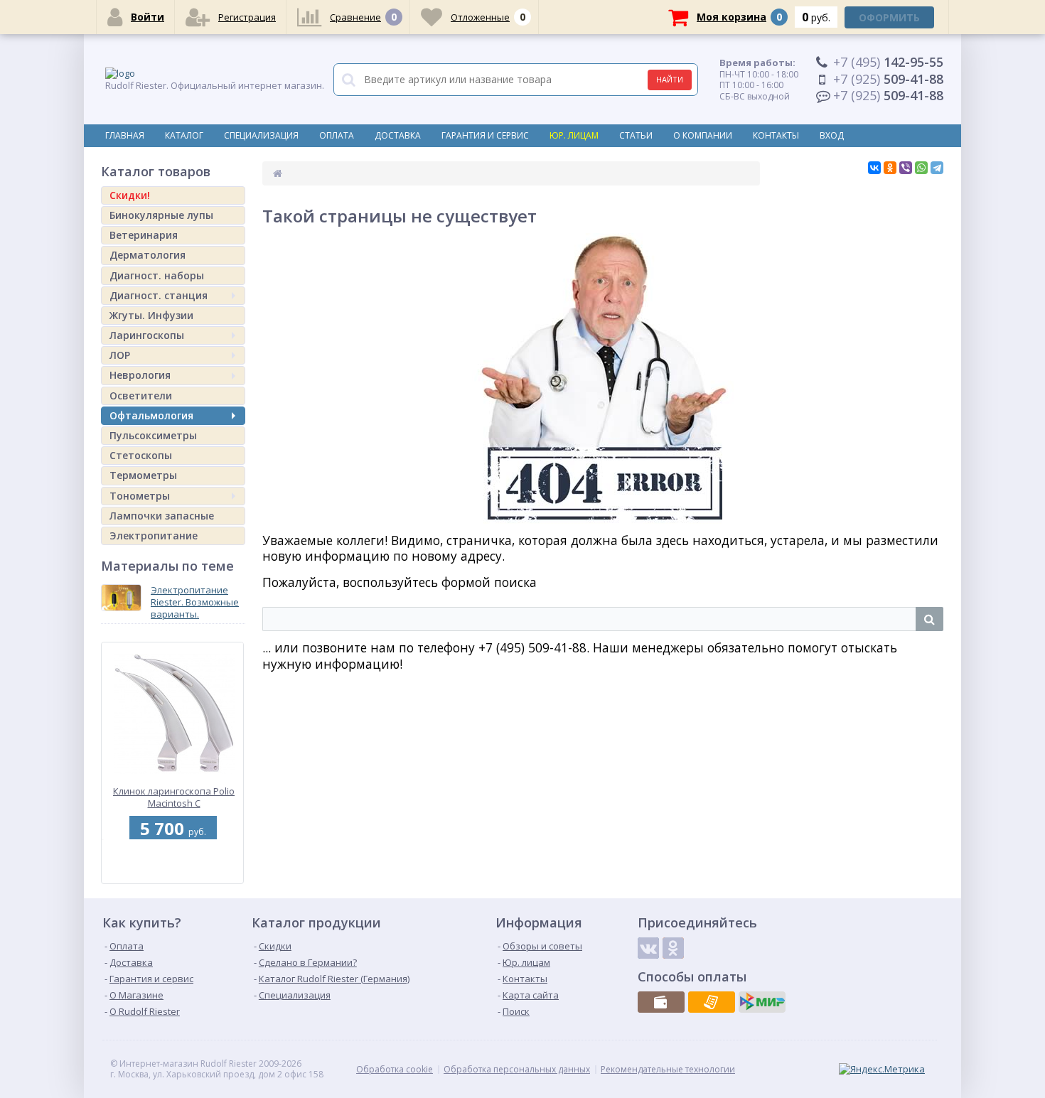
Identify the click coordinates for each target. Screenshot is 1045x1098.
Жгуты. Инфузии (151, 315)
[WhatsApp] (921, 167)
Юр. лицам (574, 135)
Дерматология (147, 255)
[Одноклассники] (890, 167)
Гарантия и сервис (485, 135)
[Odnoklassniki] (673, 948)
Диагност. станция (158, 295)
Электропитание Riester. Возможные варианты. (195, 601)
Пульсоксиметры (153, 435)
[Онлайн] (762, 1002)
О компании (702, 135)
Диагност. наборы (156, 275)
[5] (170, 875)
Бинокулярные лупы (161, 215)
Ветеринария (143, 235)
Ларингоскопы (146, 335)
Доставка (398, 135)
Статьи (636, 135)
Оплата (336, 135)
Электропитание (153, 535)
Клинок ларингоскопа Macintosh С (174, 797)
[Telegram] (937, 167)
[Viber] (905, 167)
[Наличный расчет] (661, 1002)
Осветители (140, 395)
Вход (832, 135)
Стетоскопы (140, 455)
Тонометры (139, 495)
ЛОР (119, 355)
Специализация (261, 135)
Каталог (184, 135)
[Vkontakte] (648, 948)
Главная (124, 135)
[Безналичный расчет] (711, 1002)
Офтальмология (151, 415)
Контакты (776, 135)
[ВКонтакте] (874, 167)
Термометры (143, 475)
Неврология (140, 375)
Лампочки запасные (161, 515)
